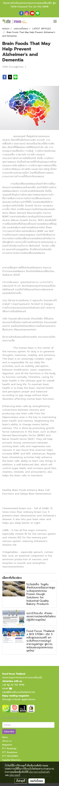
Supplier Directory (11, 760)
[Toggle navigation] (55, 21)
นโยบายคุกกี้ (15, 775)
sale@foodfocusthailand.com (18, 692)
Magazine (7, 744)
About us (7, 741)
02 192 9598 (17, 684)
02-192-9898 (40, 7)
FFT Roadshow (9, 752)
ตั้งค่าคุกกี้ (20, 780)
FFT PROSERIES (10, 756)
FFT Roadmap (9, 748)
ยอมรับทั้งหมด (36, 780)
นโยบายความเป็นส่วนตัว (39, 771)
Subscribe (9, 731)
